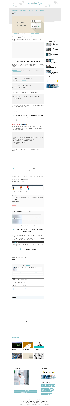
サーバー (17, 293)
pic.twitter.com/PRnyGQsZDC (16, 71)
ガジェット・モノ (48, 386)
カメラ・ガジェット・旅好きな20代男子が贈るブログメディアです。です (34, 402)
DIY (42, 384)
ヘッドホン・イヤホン (48, 389)
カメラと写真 (52, 385)
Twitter (20, 272)
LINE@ (36, 272)
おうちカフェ (53, 384)
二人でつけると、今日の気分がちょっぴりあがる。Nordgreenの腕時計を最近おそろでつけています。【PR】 (54, 72)
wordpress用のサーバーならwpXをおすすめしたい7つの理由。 (20, 285)
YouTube (35, 274)
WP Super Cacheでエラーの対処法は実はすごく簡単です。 (17, 349)
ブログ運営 (14, 292)
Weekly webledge (48, 384)
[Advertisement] (20, 50)
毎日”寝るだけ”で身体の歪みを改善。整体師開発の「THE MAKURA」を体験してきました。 (54, 55)
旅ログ (42, 391)
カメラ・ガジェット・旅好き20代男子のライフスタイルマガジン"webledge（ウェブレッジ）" (34, 401)
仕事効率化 (43, 390)
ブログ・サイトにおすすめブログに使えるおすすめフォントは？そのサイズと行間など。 (38, 361)
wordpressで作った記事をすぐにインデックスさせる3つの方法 (38, 349)
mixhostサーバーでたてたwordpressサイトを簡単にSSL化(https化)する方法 (27, 360)
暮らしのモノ (50, 391)
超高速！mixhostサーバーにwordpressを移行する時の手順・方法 (20, 279)
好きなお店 (48, 390)
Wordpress (14, 293)
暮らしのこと (46, 391)
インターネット (48, 385)
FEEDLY (20, 274)
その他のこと (43, 385)
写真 (45, 390)
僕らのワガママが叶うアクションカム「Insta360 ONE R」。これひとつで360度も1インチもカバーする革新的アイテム (54, 61)
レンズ (52, 389)
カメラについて (44, 386)
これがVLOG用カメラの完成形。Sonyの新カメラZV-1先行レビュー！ (54, 45)
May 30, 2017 (24, 80)
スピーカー (53, 386)
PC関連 (44, 384)
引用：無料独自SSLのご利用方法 (17, 101)
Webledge (15, 33)
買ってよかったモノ (44, 394)
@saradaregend (14, 70)
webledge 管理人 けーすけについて (31, 399)
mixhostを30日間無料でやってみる (16, 262)
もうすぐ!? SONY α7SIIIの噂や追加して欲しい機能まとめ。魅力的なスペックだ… (54, 67)
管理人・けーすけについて (25, 390)
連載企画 (49, 394)
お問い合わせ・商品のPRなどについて (25, 392)
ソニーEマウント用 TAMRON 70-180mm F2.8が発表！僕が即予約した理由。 (54, 50)
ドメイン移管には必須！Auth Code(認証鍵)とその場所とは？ (16, 360)
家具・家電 (52, 390)
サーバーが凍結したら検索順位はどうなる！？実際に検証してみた (20, 282)
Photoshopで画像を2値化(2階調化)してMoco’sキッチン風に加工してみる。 (28, 349)
